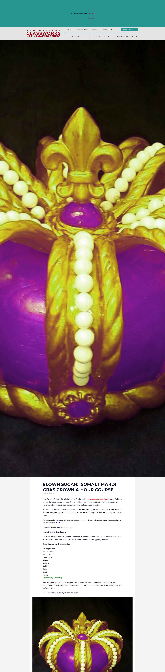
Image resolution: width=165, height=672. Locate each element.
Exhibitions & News (82, 29)
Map (90, 13)
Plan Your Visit (129, 30)
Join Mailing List (107, 29)
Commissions (95, 29)
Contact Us (69, 29)
